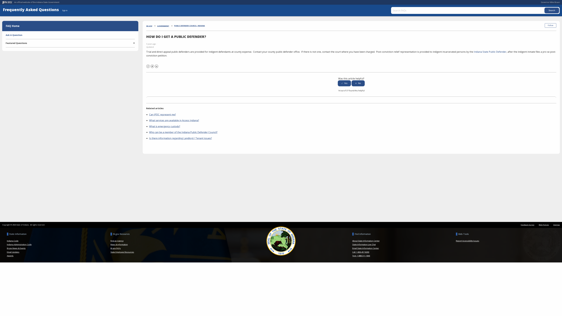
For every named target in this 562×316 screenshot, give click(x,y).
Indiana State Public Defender (490, 51)
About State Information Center (366, 241)
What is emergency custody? (164, 126)
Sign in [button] (64, 10)
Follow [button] (550, 25)
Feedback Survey (527, 225)
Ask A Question (14, 35)
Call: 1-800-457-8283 (360, 252)
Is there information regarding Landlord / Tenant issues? (180, 138)
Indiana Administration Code (19, 244)
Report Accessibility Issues (467, 241)
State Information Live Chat (364, 244)
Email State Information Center (365, 248)
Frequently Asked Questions (31, 9)
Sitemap (556, 225)
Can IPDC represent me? (162, 114)
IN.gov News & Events (16, 248)
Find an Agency (117, 241)
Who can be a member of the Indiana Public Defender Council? (183, 132)
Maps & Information (119, 244)
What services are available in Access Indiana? (174, 120)
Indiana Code (12, 241)
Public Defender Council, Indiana (189, 26)
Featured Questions (16, 43)
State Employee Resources (122, 252)
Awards (10, 256)
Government (163, 26)
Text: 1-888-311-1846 (361, 256)
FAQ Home (12, 26)
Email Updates (13, 252)
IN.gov (149, 26)
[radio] (344, 83)
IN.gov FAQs (115, 248)
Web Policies (544, 225)
